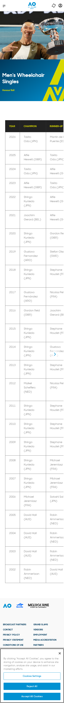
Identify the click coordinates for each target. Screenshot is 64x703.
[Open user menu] (60, 5)
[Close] (60, 653)
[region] (32, 675)
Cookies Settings (32, 676)
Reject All (32, 686)
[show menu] (4, 6)
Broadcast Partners (14, 624)
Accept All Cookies (31, 696)
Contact (8, 629)
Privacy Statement (13, 639)
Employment (40, 634)
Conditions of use (13, 645)
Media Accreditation (45, 639)
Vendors (38, 629)
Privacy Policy (11, 634)
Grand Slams (40, 624)
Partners (38, 645)
